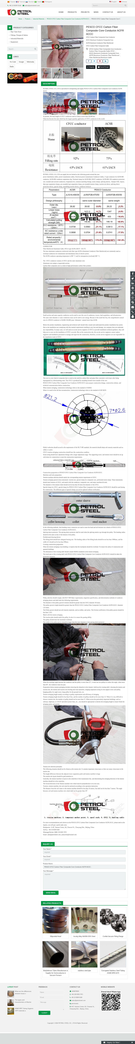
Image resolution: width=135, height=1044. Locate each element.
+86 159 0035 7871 (77, 994)
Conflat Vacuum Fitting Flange (113, 936)
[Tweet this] (94, 61)
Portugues (48, 2)
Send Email (104, 67)
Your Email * (47, 856)
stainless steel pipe (84, 970)
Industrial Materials (17, 38)
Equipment (14, 42)
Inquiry (91, 67)
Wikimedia (30, 62)
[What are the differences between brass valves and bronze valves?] (10, 997)
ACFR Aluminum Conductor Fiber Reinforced (104, 55)
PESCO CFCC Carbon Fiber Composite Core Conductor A (101, 88)
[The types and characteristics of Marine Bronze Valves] (10, 1005)
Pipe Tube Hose (16, 32)
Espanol (13, 2)
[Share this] (88, 61)
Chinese (124, 2)
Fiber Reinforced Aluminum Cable (100, 57)
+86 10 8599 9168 (15, 5)
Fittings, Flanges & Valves (19, 35)
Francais (22, 2)
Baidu (12, 66)
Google (21, 62)
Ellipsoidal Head (55, 936)
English (114, 2)
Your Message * (48, 871)
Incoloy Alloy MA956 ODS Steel (84, 936)
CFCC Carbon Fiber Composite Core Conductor (105, 49)
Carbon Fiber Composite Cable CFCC (102, 51)
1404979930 (75, 991)
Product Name (48, 863)
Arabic (39, 2)
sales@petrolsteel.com (32, 5)
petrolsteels (74, 1003)
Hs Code (13, 62)
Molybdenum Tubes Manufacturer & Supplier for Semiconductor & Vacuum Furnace (55, 973)
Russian (31, 2)
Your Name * (47, 849)
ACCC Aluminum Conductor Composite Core (104, 53)
